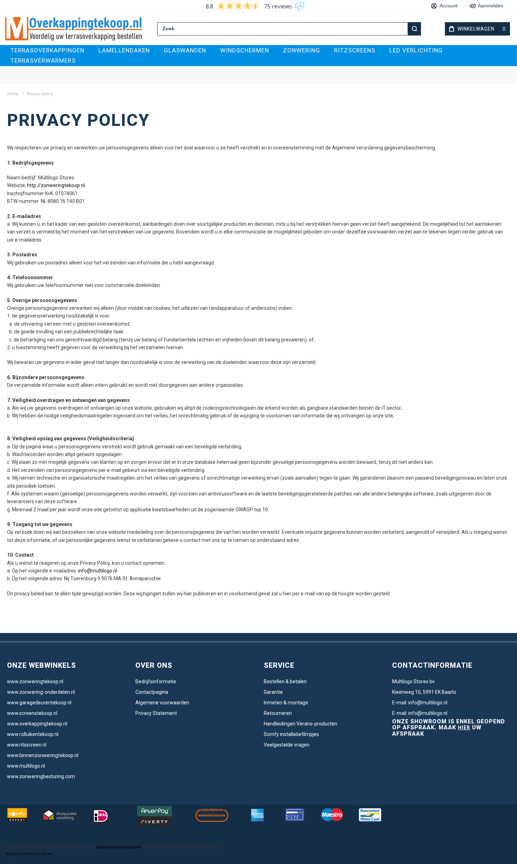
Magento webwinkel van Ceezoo (29, 854)
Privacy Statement (156, 713)
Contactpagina (151, 692)
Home (13, 93)
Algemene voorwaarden (162, 702)
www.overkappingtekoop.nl (37, 724)
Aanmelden (489, 5)
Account (449, 5)
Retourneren (278, 713)
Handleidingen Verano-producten (300, 724)
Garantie (273, 692)
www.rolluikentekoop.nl (32, 734)
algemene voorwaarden (119, 847)
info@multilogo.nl (97, 571)
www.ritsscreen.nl (26, 745)
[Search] (414, 29)
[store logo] (73, 28)
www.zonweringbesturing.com (41, 776)
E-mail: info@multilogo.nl (419, 702)
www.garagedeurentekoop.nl (39, 702)
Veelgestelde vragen (286, 745)
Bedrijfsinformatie (155, 681)
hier (464, 727)
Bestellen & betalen (285, 681)
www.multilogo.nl (26, 766)
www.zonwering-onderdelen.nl (41, 692)
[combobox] (289, 29)
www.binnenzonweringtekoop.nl (42, 755)
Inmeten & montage (286, 702)
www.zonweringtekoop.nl (35, 681)
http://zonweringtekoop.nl (56, 185)
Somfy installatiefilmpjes (291, 734)
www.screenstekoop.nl (32, 713)
